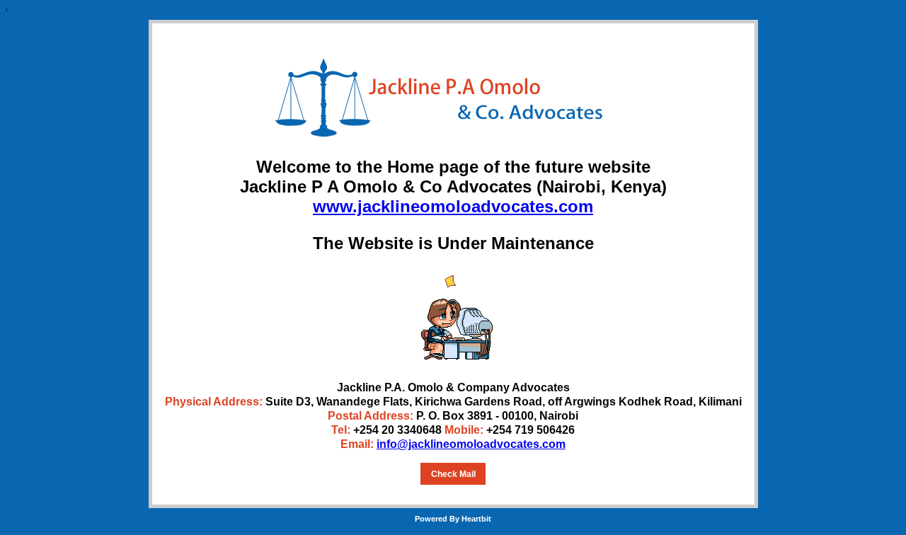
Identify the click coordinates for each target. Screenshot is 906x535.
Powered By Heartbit (453, 518)
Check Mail (453, 474)
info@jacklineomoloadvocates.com (471, 444)
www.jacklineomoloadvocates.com (453, 206)
